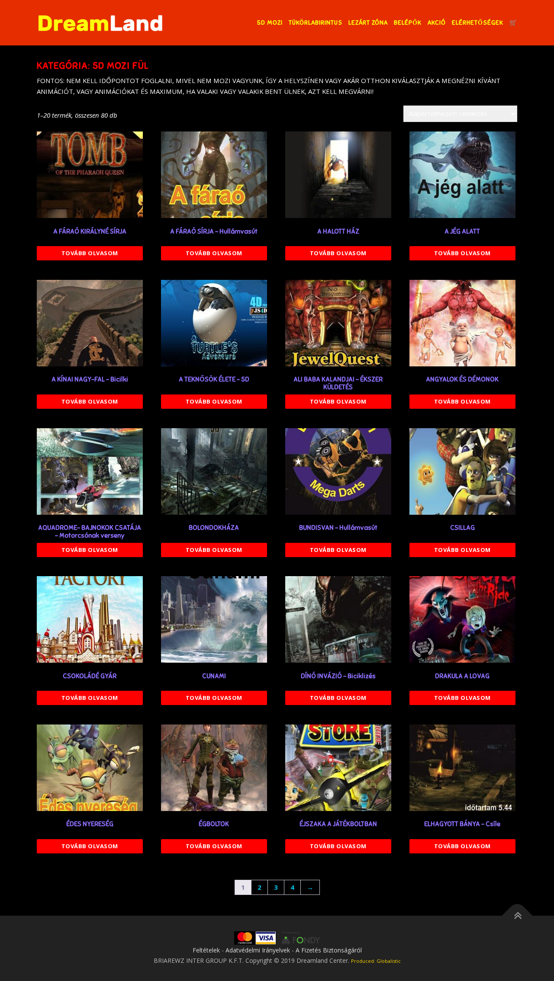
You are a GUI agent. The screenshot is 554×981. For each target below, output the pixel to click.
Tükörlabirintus (315, 22)
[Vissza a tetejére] (517, 916)
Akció (437, 22)
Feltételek (206, 950)
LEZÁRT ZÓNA (368, 22)
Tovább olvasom (89, 253)
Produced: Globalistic (376, 961)
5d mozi (270, 22)
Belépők (408, 22)
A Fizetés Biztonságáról (329, 950)
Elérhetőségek (477, 22)
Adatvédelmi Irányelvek (257, 950)
